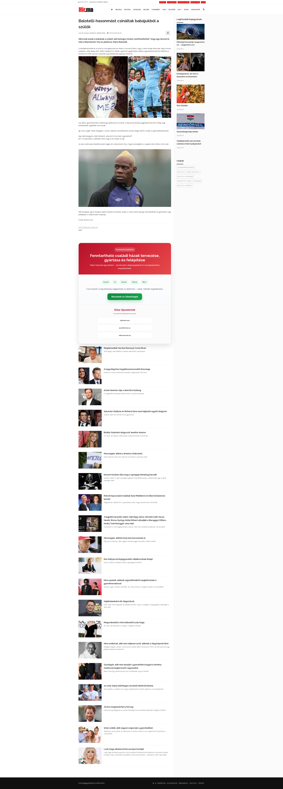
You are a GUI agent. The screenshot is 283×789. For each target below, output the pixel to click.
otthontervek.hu (125, 335)
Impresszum (161, 783)
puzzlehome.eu (124, 328)
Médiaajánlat (183, 783)
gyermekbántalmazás (186, 167)
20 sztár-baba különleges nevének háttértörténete (128, 686)
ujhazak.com (125, 320)
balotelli (181, 172)
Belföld (119, 9)
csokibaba (197, 181)
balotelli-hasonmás (185, 176)
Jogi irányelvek (172, 783)
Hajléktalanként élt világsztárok (119, 601)
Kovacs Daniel (89, 33)
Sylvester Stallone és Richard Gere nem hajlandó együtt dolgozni (135, 411)
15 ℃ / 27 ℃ (84, 2)
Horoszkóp (195, 9)
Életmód (172, 9)
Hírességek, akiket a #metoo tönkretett (123, 453)
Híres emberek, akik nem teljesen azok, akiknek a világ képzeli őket (136, 643)
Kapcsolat (193, 783)
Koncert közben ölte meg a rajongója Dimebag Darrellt (130, 475)
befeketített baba (184, 181)
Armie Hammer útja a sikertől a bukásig (122, 390)
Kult (180, 9)
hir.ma (85, 783)
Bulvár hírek (101, 33)
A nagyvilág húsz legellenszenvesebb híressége (127, 369)
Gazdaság (137, 9)
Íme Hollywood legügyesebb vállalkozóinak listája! (128, 559)
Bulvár (146, 9)
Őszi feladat (182, 105)
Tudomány (155, 9)
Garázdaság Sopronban (187, 132)
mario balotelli (193, 172)
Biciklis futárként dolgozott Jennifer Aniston (125, 432)
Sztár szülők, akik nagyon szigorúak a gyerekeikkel (128, 728)
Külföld (127, 9)
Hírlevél (201, 783)
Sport (186, 9)
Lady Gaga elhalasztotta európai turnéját (124, 749)
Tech (164, 9)
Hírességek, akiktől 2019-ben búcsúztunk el (124, 538)
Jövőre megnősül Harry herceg (118, 707)
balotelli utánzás (185, 185)
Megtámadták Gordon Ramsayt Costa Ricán (125, 348)
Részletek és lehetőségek (124, 296)
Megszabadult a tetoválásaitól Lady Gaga (124, 622)
